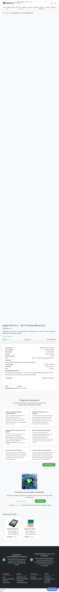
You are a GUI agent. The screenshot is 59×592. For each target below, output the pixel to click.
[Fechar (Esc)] (5, 589)
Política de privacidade (36, 579)
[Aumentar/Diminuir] (0, 589)
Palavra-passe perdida (22, 579)
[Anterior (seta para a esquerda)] (0, 591)
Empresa (36, 7)
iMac (13, 7)
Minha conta (6, 582)
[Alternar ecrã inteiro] (2, 589)
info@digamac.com (49, 579)
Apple (8, 339)
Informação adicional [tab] (11, 343)
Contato (47, 7)
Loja (4, 7)
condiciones (18, 505)
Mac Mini (20, 8)
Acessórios (29, 7)
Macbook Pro (9, 8)
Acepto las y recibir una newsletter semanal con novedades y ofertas (30, 505)
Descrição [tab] (8, 341)
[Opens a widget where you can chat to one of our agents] (52, 589)
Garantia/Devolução (22, 582)
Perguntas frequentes (41, 8)
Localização (47, 580)
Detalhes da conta (21, 577)
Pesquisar (16, 2)
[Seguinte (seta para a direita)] (2, 591)
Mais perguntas (49, 464)
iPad (17, 7)
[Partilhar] (3, 589)
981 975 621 (47, 577)
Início (4, 13)
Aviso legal (33, 577)
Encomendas (20, 580)
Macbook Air (24, 8)
